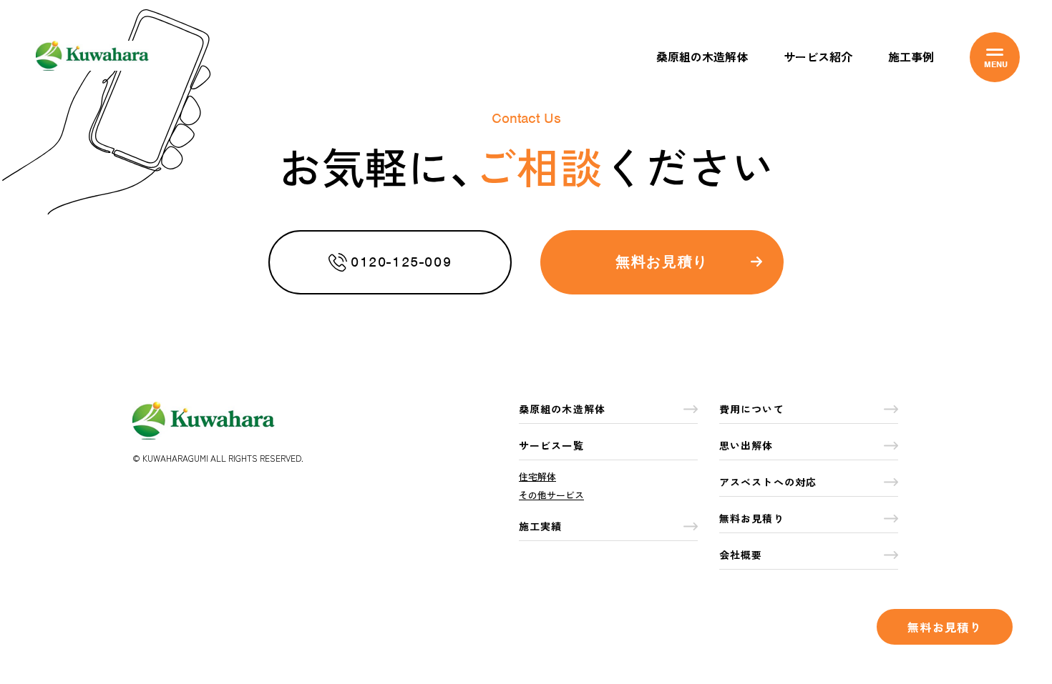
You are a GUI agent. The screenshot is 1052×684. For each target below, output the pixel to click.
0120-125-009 (401, 262)
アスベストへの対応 (768, 482)
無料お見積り (944, 626)
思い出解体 (746, 445)
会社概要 (740, 554)
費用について (751, 409)
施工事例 (911, 56)
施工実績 (540, 526)
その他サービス (551, 495)
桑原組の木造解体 (702, 56)
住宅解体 (537, 476)
